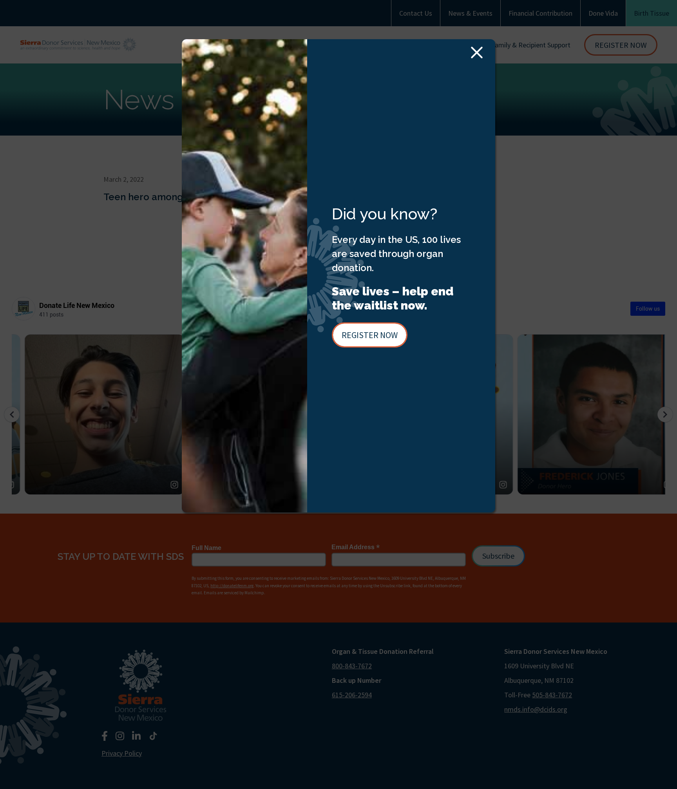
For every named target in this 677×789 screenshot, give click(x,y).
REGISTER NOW (370, 334)
